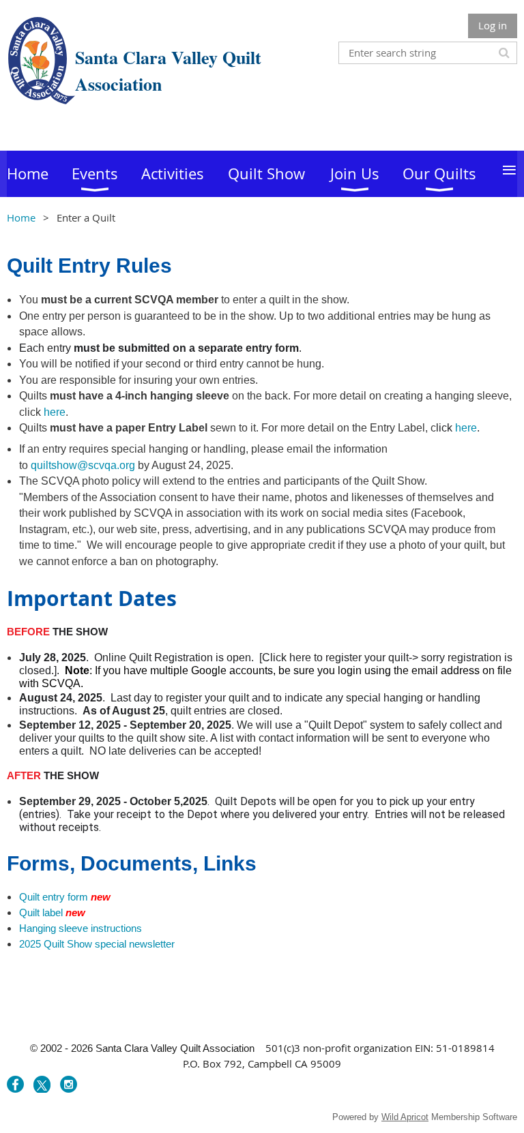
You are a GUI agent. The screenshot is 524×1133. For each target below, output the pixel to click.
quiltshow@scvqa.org (83, 465)
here (55, 412)
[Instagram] (68, 1084)
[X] (41, 1084)
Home (21, 217)
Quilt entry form (53, 897)
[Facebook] (15, 1084)
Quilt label (41, 912)
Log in (492, 25)
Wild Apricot (404, 1117)
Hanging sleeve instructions (80, 928)
